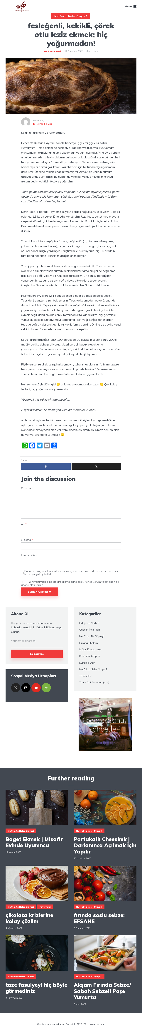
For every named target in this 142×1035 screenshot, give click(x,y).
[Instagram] (26, 687)
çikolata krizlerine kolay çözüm (29, 918)
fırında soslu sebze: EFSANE (99, 918)
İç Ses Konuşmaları (90, 649)
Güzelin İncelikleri (89, 629)
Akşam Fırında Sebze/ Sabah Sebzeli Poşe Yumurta (102, 991)
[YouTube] (36, 687)
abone (25, 585)
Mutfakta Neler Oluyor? (70, 16)
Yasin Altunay (57, 1024)
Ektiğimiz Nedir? (88, 623)
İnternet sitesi (29, 555)
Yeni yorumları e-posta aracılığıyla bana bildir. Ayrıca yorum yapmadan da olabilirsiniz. (70, 583)
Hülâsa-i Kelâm (88, 643)
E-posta (27, 539)
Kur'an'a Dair (87, 662)
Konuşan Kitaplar (89, 656)
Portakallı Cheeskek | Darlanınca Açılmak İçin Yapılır (105, 845)
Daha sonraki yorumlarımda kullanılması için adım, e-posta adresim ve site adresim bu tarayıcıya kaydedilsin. (71, 573)
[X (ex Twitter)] (15, 687)
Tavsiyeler (85, 676)
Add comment (52, 51)
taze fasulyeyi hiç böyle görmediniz (36, 988)
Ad (24, 524)
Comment (27, 488)
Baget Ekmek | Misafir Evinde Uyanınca (34, 842)
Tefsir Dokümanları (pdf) (94, 682)
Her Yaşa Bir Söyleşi (91, 636)
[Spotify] (46, 687)
